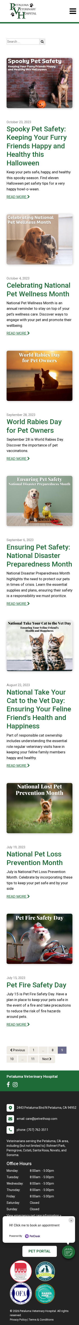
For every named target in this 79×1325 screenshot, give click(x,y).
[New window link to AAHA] (22, 1271)
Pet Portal (40, 1251)
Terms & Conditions (41, 1319)
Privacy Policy (18, 1319)
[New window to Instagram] (16, 1085)
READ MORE (17, 197)
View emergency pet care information (33, 1215)
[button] (68, 1252)
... (43, 1050)
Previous (18, 1050)
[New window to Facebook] (9, 1085)
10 (12, 1059)
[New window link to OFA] (22, 1293)
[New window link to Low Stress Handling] (46, 1271)
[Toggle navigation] (73, 11)
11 (33, 1059)
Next (45, 1059)
